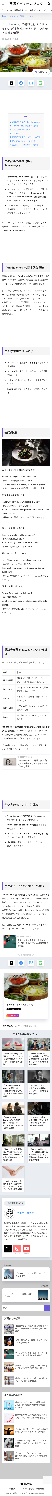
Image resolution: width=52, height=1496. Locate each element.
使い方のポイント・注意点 (22, 141)
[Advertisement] (26, 101)
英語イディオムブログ (26, 3)
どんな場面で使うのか (20, 129)
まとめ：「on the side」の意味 (24, 145)
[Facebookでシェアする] (21, 83)
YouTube (26, 1253)
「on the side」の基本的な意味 (24, 126)
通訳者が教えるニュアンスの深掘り (26, 137)
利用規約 (40, 1489)
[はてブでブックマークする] (31, 83)
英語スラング (35, 10)
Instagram (17, 1253)
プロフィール (6, 10)
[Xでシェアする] (11, 83)
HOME (27, 1483)
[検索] (47, 1308)
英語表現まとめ (21, 10)
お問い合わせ (28, 1489)
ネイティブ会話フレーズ (25, 1026)
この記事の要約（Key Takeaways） (26, 122)
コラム (45, 10)
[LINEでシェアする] (40, 83)
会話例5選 (15, 133)
